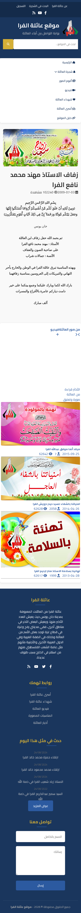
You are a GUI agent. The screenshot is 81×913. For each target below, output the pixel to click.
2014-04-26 (71, 509)
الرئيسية (67, 62)
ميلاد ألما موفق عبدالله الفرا (63, 449)
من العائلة (73, 394)
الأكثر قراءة (72, 389)
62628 (38, 509)
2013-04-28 (71, 575)
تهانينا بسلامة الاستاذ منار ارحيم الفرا (57, 571)
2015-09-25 (71, 454)
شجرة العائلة (65, 71)
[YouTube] (40, 13)
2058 (53, 509)
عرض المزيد (40, 806)
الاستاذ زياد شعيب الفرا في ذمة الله (40, 782)
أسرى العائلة (64, 108)
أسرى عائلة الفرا (40, 694)
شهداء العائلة (64, 99)
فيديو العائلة (40, 709)
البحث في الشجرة (38, 6)
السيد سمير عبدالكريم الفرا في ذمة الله (40, 796)
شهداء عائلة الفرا (40, 701)
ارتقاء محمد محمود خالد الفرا (40, 769)
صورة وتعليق (71, 399)
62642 (44, 454)
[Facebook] (45, 13)
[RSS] (33, 13)
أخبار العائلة (40, 723)
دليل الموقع (64, 118)
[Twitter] (44, 666)
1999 (53, 575)
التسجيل (21, 6)
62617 (38, 575)
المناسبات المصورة (40, 715)
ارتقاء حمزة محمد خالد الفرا (40, 757)
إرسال (40, 885)
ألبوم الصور (65, 80)
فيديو (68, 90)
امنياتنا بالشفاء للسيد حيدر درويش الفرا (56, 503)
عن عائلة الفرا (59, 6)
